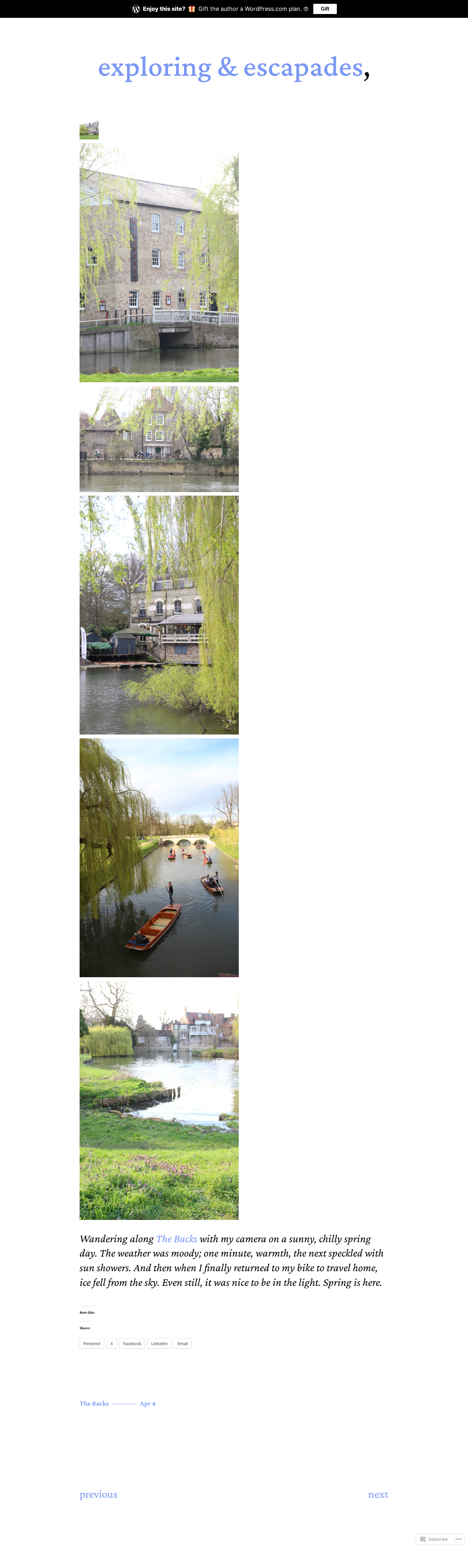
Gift (325, 8)
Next (378, 1493)
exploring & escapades (230, 66)
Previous (99, 1493)
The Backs (176, 1238)
